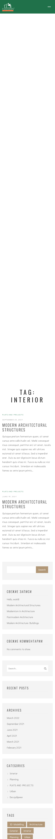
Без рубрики (16, 797)
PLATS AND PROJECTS (13, 414)
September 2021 (15, 723)
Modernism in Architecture (21, 611)
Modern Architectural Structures (24, 427)
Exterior (14, 830)
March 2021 (13, 741)
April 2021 (12, 735)
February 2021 (14, 747)
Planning (14, 779)
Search (42, 569)
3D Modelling (17, 824)
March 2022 (13, 717)
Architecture (35, 824)
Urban (13, 791)
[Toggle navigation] (49, 7)
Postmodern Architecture (20, 617)
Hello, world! (13, 599)
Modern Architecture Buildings (23, 623)
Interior (13, 773)
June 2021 (12, 729)
